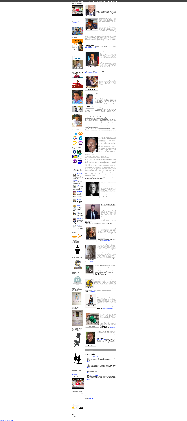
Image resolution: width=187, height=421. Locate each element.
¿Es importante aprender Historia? (79, 205)
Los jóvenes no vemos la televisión (79, 218)
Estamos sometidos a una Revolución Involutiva (79, 199)
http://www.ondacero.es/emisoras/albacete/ (103, 275)
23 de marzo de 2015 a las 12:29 (93, 364)
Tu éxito (73, 1)
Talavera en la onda (112, 327)
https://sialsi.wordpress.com (93, 291)
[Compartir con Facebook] (91, 350)
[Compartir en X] (90, 350)
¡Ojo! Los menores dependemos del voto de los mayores (78, 180)
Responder (88, 361)
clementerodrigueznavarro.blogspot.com (90, 47)
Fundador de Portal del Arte (101, 339)
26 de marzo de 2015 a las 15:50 (93, 370)
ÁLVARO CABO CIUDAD (85, 409)
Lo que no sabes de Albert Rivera (79, 225)
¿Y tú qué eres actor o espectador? (79, 212)
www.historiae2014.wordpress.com (92, 261)
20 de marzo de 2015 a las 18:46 (94, 356)
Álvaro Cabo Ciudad (74, 374)
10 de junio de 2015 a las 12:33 (93, 375)
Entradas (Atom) (91, 398)
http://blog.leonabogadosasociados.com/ (107, 308)
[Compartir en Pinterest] (92, 350)
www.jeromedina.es (87, 224)
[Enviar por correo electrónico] (89, 350)
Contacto (105, 1)
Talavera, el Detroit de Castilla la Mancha (79, 173)
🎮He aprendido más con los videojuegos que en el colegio (80, 192)
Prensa (96, 1)
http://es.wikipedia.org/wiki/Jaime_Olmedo (91, 72)
